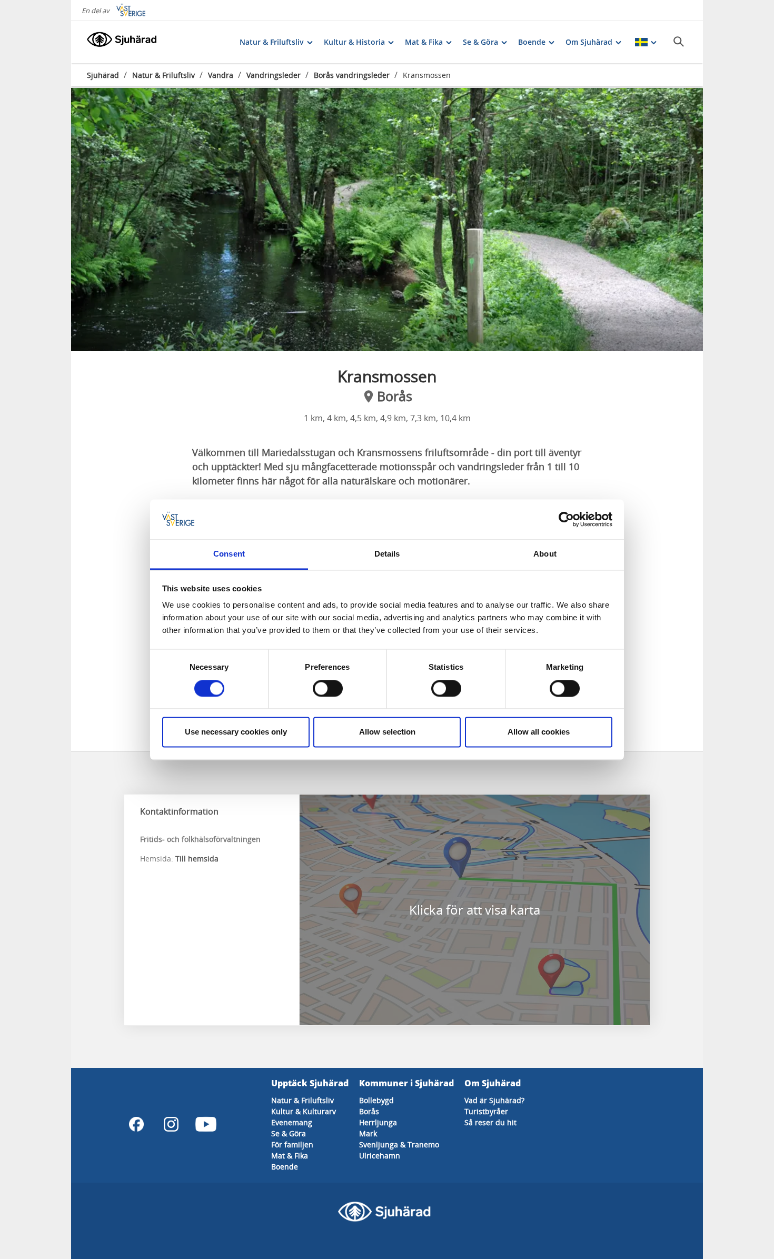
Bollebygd (376, 1100)
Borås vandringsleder (352, 75)
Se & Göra (288, 1133)
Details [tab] (387, 554)
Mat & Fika (289, 1156)
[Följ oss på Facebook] (136, 1124)
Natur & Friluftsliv (163, 75)
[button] (387, 219)
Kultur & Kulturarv (303, 1111)
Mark (368, 1133)
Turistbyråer (486, 1111)
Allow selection (387, 732)
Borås (369, 1111)
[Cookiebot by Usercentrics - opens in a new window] (566, 519)
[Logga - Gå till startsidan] (124, 42)
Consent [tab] (229, 554)
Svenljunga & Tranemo (399, 1144)
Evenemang (291, 1122)
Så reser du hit (490, 1122)
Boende (284, 1167)
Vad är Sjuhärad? (494, 1100)
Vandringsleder (273, 75)
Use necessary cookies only (236, 732)
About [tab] (545, 554)
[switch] (328, 688)
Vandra (220, 75)
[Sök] (678, 41)
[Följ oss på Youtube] (206, 1124)
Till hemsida (197, 859)
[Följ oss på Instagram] (171, 1124)
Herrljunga (378, 1122)
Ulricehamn (379, 1156)
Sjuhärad (103, 75)
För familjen (292, 1144)
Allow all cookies (539, 732)
